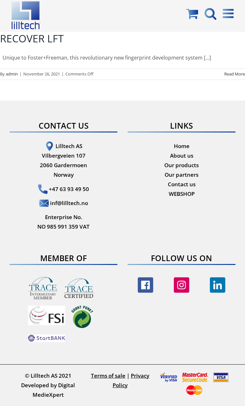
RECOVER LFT (32, 38)
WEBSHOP (182, 193)
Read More (234, 74)
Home (181, 146)
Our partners (181, 174)
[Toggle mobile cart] (192, 13)
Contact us (182, 184)
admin (12, 74)
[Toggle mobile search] (210, 13)
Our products (181, 165)
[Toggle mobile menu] (229, 13)
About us (181, 155)
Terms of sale (108, 375)
